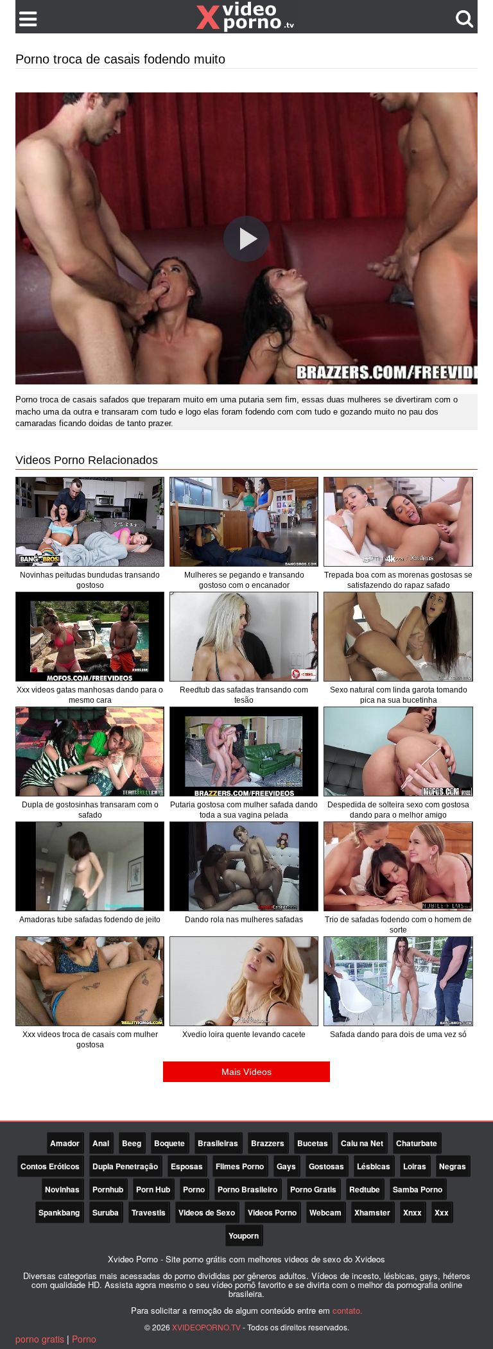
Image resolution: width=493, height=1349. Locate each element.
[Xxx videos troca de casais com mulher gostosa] (90, 981)
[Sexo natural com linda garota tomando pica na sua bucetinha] (398, 636)
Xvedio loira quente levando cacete (244, 1034)
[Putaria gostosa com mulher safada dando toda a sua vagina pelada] (244, 751)
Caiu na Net (362, 1143)
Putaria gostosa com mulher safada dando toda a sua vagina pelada (244, 810)
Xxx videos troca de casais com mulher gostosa (90, 1039)
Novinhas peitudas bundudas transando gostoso (90, 580)
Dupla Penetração (125, 1166)
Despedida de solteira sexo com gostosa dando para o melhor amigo (398, 810)
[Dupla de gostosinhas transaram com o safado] (90, 751)
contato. (348, 1310)
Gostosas (326, 1166)
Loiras (414, 1166)
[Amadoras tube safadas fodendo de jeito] (90, 866)
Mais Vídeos (246, 1072)
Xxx (442, 1212)
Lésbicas (373, 1166)
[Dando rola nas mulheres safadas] (244, 866)
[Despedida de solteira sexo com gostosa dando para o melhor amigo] (398, 751)
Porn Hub (153, 1189)
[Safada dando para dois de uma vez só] (398, 981)
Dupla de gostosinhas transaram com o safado (90, 810)
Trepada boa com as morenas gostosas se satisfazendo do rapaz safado (398, 580)
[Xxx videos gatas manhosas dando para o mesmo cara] (90, 636)
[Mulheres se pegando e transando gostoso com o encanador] (244, 521)
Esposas (187, 1166)
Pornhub (107, 1189)
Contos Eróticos (50, 1166)
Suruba (105, 1212)
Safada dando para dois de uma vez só (398, 1034)
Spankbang (59, 1212)
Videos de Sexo (206, 1212)
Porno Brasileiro (247, 1189)
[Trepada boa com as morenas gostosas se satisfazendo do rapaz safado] (398, 521)
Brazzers (267, 1143)
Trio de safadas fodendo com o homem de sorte (398, 924)
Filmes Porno (240, 1166)
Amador (65, 1143)
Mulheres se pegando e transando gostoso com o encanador (244, 580)
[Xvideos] (246, 16)
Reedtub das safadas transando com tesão (244, 695)
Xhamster (372, 1212)
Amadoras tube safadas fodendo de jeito (89, 919)
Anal (100, 1143)
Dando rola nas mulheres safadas (244, 919)
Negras (452, 1166)
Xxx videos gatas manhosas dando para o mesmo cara (90, 695)
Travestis (149, 1212)
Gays (286, 1166)
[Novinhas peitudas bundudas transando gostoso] (90, 521)
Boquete (169, 1143)
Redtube (364, 1189)
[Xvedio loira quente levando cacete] (244, 981)
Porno (194, 1189)
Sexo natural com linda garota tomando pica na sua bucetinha (398, 695)
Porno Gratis (313, 1189)
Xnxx (412, 1212)
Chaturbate (416, 1143)
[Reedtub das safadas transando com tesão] (244, 636)
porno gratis (39, 1338)
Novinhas (62, 1189)
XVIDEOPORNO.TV (206, 1326)
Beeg (131, 1143)
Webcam (325, 1212)
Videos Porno (272, 1212)
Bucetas (312, 1143)
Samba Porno (417, 1189)
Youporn (244, 1235)
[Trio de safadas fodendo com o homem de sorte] (398, 866)
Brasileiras (218, 1143)
